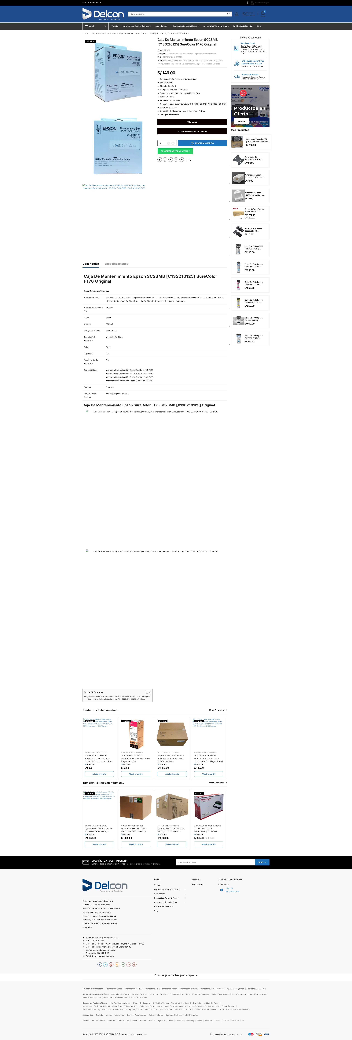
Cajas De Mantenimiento (205, 54)
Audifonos (119, 1015)
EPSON (167, 50)
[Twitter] (165, 159)
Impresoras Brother (133, 989)
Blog (259, 26)
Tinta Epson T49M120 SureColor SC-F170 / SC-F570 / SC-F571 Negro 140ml (208, 758)
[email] (128, 964)
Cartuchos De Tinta (158, 994)
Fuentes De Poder (183, 1009)
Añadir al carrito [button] (99, 774)
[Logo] (103, 14)
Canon (143, 1021)
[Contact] (244, 14)
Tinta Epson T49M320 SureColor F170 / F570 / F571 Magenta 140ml (135, 758)
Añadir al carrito (204, 143)
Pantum (111, 1021)
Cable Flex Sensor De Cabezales (235, 1009)
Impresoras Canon (169, 989)
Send (260, 862)
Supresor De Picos (174, 1015)
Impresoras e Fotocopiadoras (135, 26)
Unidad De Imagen (141, 1003)
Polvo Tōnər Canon (220, 994)
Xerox (217, 1021)
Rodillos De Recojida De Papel (158, 1009)
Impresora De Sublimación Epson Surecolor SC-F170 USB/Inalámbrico (171, 758)
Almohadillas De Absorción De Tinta (184, 60)
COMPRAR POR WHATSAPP (177, 151)
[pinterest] (117, 964)
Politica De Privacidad (243, 26)
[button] (175, 152)
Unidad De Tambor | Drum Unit (166, 1003)
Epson (169, 82)
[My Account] (236, 14)
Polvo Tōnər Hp (239, 994)
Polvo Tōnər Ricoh (139, 997)
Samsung (190, 1021)
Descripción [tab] (90, 263)
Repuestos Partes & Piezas (185, 26)
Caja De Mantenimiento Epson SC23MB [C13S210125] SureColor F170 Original (117, 697)
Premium (235, 1021)
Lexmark (179, 1021)
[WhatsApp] (176, 159)
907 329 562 (250, 15)
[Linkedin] (181, 159)
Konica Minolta (98, 1021)
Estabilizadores (156, 1015)
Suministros (161, 26)
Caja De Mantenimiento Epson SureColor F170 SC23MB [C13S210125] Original (116, 699)
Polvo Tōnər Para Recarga (197, 994)
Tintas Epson (113, 752)
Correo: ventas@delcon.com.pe (192, 131)
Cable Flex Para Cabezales (206, 1009)
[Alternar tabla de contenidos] (147, 692)
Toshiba (208, 1021)
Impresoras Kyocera (235, 989)
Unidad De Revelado (192, 1003)
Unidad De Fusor (211, 1003)
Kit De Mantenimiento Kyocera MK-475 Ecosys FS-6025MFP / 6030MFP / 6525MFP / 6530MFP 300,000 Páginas (99, 831)
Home (85, 33)
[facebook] (99, 964)
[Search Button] (229, 14)
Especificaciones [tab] (116, 263)
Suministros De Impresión (96, 752)
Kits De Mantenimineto (120, 1003)
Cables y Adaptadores (136, 1015)
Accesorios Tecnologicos (215, 26)
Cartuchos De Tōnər (120, 994)
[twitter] (105, 964)
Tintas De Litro (177, 994)
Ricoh (170, 1021)
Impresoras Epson (177, 752)
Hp (128, 1021)
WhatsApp (249, 13)
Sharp (199, 1021)
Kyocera (161, 1021)
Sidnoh (121, 1021)
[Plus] (173, 143)
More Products (216, 710)
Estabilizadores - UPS (256, 989)
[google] (134, 964)
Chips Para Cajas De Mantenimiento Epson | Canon (212, 1006)
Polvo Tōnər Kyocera (91, 997)
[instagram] (111, 964)
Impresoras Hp (151, 989)
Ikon (244, 1021)
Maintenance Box (188, 79)
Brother (152, 1021)
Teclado (99, 1015)
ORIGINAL (91, 41)
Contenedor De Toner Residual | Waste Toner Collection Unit (109, 1006)
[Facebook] (159, 159)
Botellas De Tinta (139, 994)
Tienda (115, 26)
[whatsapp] (123, 964)
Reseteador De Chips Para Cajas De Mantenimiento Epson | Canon (112, 1009)
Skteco (225, 1021)
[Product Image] (117, 72)
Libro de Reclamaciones (233, 889)
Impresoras (163, 752)
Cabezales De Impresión (151, 1006)
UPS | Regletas (191, 1015)
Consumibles (164, 64)
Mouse (109, 1015)
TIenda (241, 121)
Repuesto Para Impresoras (183, 64)
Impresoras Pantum (188, 989)
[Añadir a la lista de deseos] (190, 159)
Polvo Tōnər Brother (257, 994)
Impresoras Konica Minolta (212, 989)
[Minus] (168, 143)
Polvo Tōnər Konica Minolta (116, 997)
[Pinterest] (170, 159)
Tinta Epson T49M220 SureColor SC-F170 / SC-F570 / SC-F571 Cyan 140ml (98, 758)
